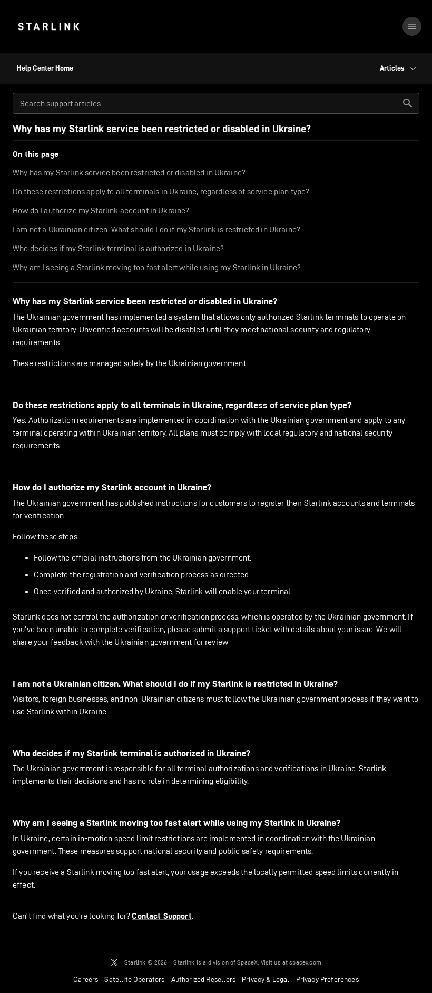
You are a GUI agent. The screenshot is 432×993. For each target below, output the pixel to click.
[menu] (411, 26)
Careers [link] (85, 979)
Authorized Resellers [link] (203, 979)
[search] (407, 103)
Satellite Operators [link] (134, 979)
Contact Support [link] (161, 916)
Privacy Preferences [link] (327, 979)
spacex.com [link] (305, 962)
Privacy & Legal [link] (266, 979)
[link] (49, 26)
